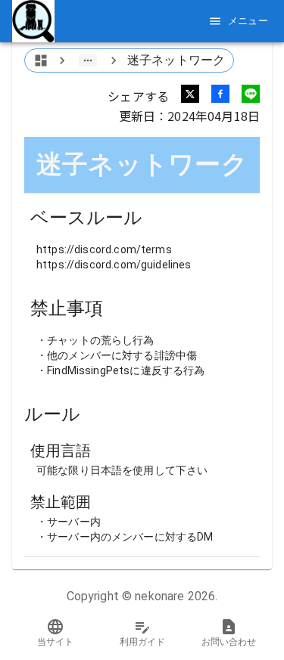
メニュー (248, 20)
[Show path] (88, 60)
